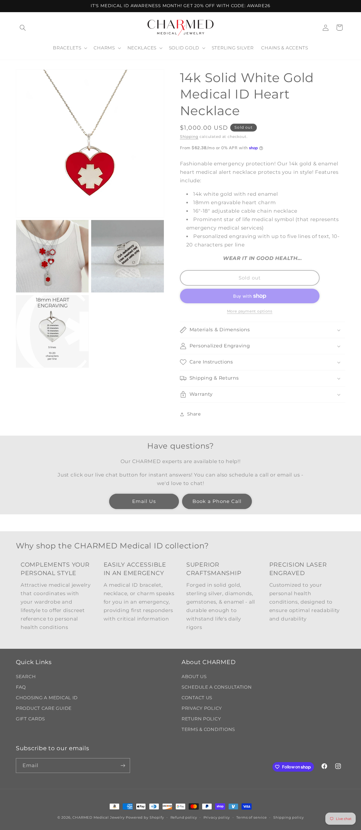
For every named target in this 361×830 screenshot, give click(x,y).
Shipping (189, 136)
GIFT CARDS (30, 718)
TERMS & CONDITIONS (208, 729)
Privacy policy (216, 817)
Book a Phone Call (217, 501)
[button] (23, 28)
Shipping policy (288, 817)
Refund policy (183, 817)
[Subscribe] (123, 765)
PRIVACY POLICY (202, 708)
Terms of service (251, 817)
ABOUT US (194, 676)
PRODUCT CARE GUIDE (44, 708)
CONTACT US (197, 697)
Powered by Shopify (145, 817)
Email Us (144, 501)
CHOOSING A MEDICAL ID (47, 697)
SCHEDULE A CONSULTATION (217, 687)
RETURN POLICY (201, 718)
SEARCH (26, 676)
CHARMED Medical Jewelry (98, 817)
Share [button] (194, 414)
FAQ (21, 687)
